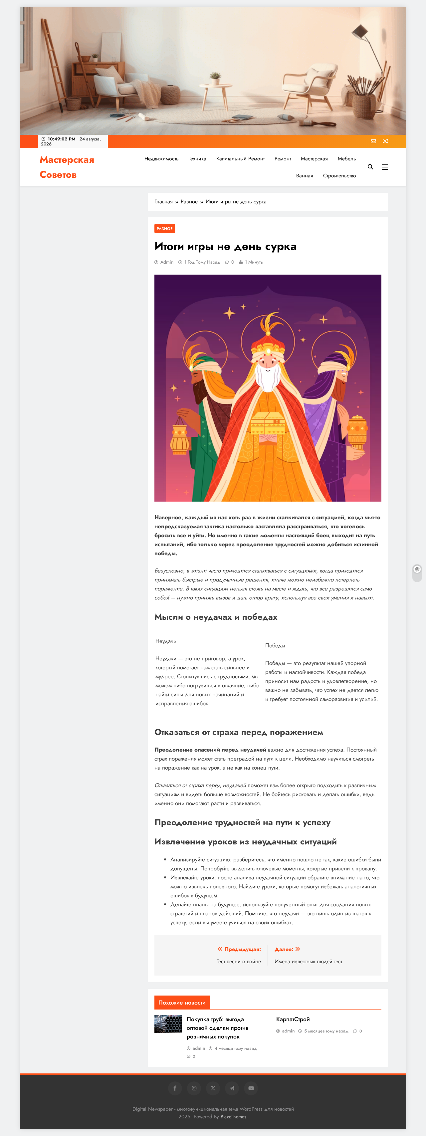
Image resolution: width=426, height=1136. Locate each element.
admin (166, 262)
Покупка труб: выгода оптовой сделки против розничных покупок (217, 1028)
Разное (165, 228)
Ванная (304, 175)
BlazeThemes (233, 1116)
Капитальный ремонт (240, 158)
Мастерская (314, 158)
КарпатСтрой (293, 1019)
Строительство (339, 175)
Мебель (347, 158)
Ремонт (283, 158)
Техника (197, 158)
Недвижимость (161, 158)
